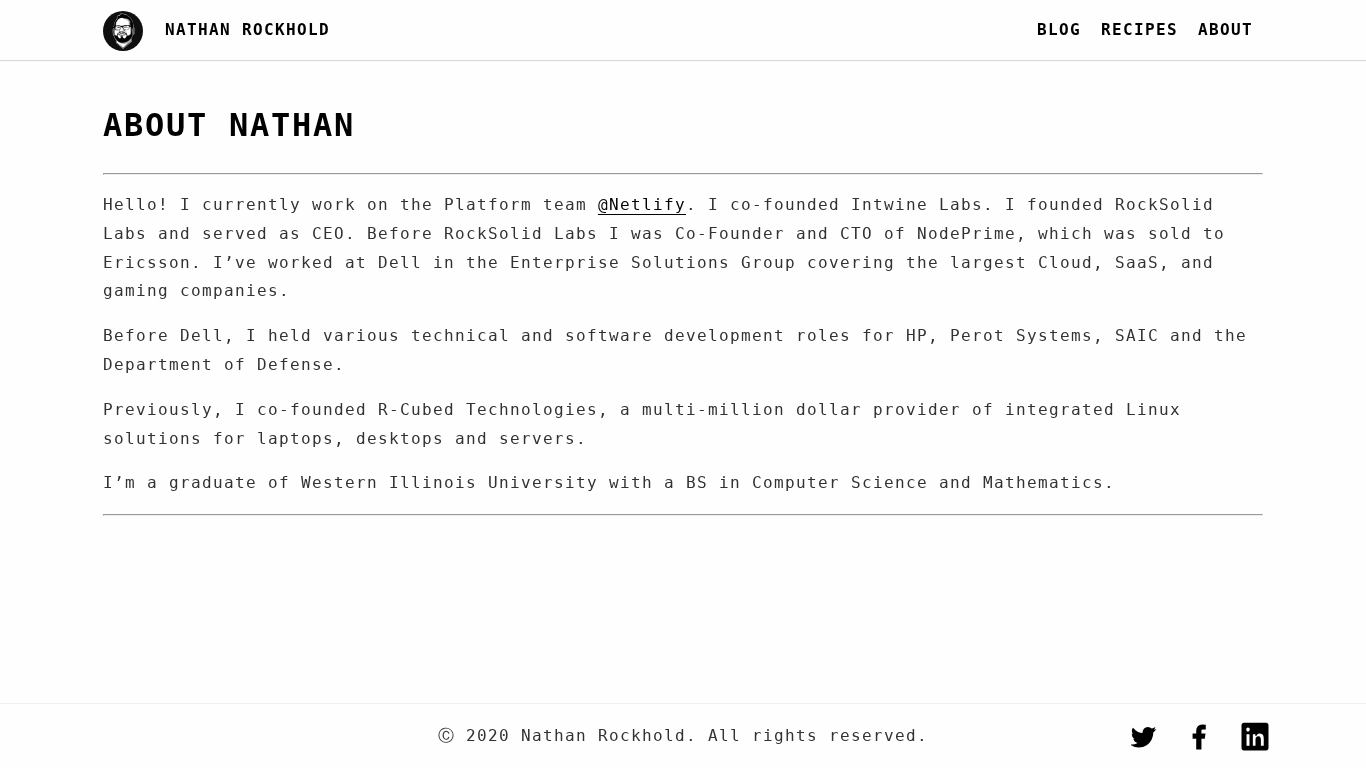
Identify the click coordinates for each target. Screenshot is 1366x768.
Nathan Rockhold (247, 29)
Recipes (1139, 29)
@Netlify (642, 204)
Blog (1059, 29)
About (1225, 29)
